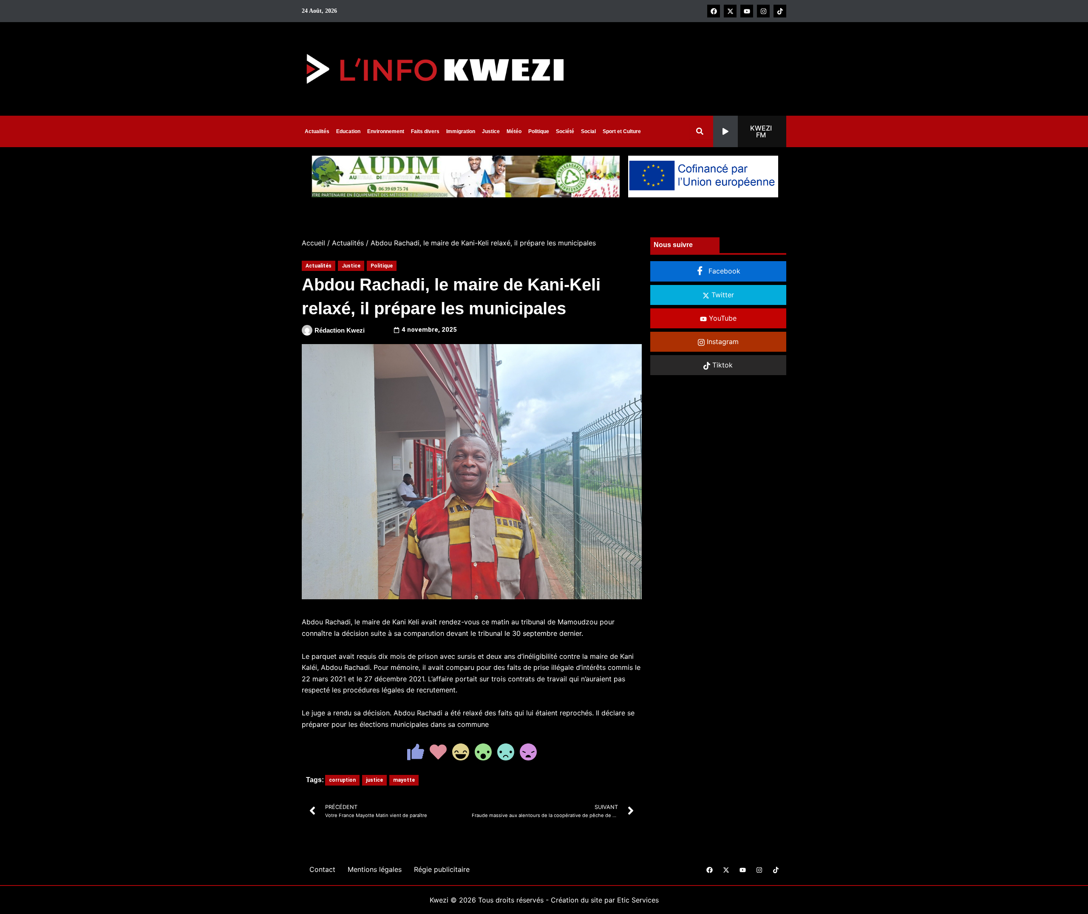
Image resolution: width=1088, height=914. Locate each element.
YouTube (722, 318)
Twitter (721, 294)
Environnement (385, 131)
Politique (538, 131)
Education (348, 131)
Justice (491, 131)
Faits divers (425, 131)
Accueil (313, 243)
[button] (749, 131)
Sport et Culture (622, 131)
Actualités (317, 131)
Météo (514, 131)
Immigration (460, 131)
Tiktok (721, 365)
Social (588, 131)
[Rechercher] (701, 131)
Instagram (722, 341)
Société (565, 131)
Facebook (723, 271)
